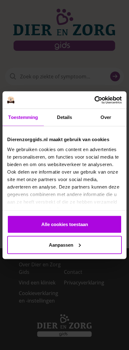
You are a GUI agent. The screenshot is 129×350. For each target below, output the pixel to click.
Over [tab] (106, 117)
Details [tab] (64, 117)
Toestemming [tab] (23, 117)
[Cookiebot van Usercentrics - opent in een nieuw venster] (94, 100)
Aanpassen (61, 244)
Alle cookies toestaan (64, 224)
